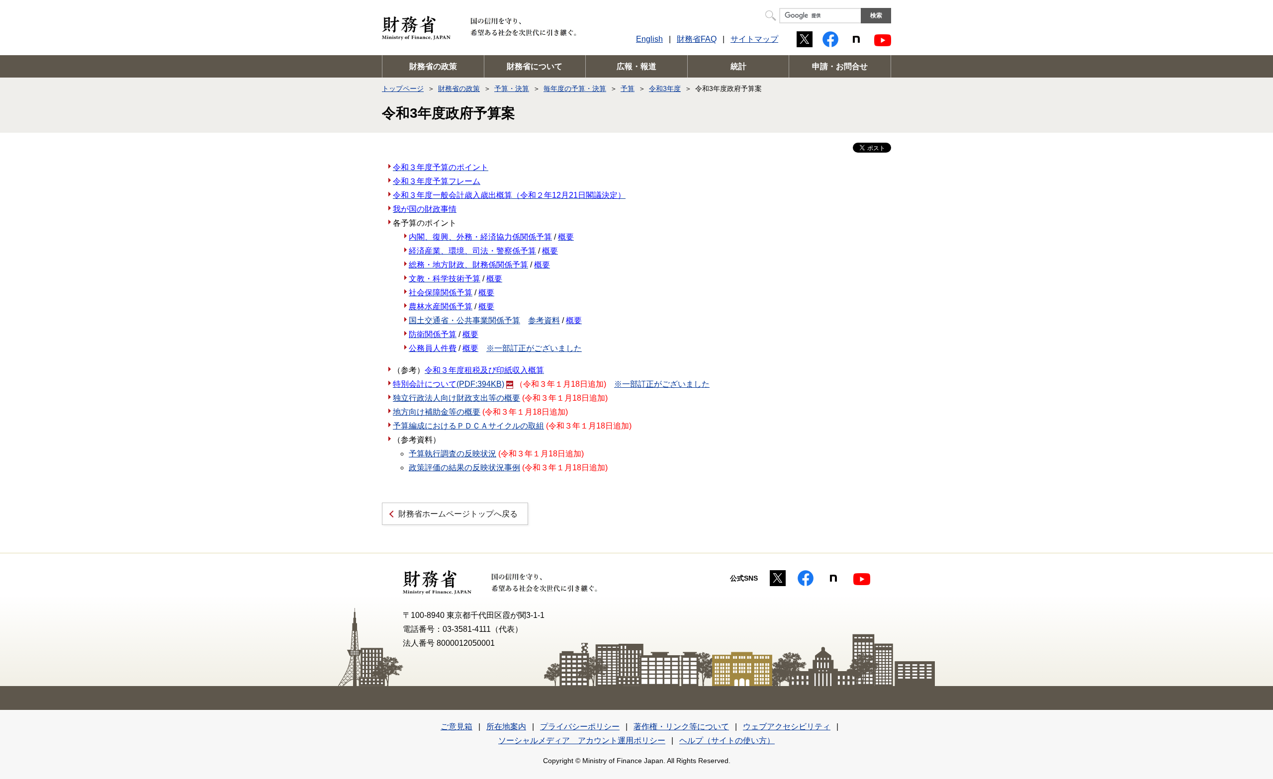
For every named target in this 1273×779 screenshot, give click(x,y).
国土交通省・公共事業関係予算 (464, 320)
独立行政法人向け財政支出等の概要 (456, 398)
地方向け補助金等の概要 (436, 412)
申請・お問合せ (840, 66)
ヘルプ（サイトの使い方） (727, 740)
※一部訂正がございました (534, 348)
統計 (738, 66)
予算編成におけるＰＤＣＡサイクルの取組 (468, 426)
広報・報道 (636, 66)
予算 (628, 88)
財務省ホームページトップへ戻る (458, 514)
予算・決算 (511, 88)
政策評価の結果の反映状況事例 (464, 467)
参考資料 (544, 320)
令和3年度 (665, 88)
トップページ (403, 88)
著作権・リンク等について (681, 726)
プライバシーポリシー (580, 726)
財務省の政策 (433, 66)
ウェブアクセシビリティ (786, 726)
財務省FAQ (697, 39)
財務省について (534, 66)
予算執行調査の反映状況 (452, 453)
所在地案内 (506, 726)
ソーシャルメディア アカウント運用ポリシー (581, 740)
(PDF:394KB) (448, 384)
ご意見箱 (456, 726)
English (649, 39)
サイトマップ (754, 39)
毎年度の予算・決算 (575, 88)
